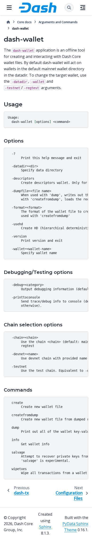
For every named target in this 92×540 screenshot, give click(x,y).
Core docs (24, 22)
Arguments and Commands (58, 22)
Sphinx (45, 526)
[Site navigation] (9, 8)
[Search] (69, 8)
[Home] (8, 22)
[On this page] (82, 8)
